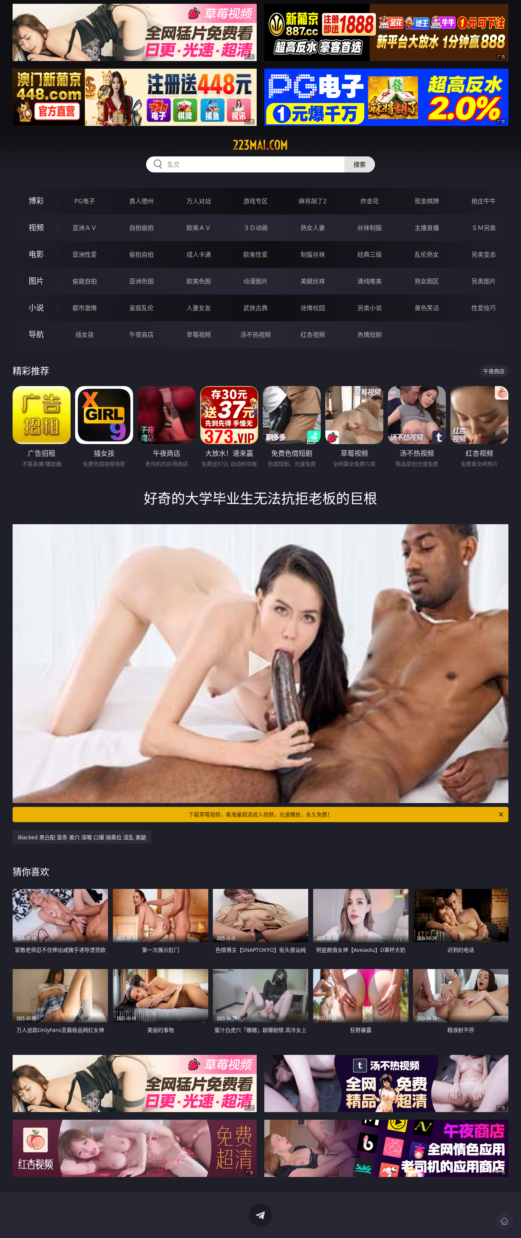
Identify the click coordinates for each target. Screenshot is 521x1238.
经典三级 (369, 254)
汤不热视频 (255, 334)
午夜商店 (141, 334)
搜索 (360, 164)
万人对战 (199, 201)
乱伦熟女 (427, 254)
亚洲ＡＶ (84, 228)
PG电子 (84, 201)
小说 (36, 308)
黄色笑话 (427, 308)
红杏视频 (313, 334)
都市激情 (84, 308)
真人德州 (141, 201)
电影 (36, 254)
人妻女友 (199, 308)
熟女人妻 (313, 228)
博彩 (36, 201)
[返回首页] (504, 1221)
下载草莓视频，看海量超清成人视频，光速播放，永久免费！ (260, 814)
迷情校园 (313, 308)
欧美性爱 (255, 254)
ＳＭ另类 (483, 228)
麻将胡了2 (312, 201)
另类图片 (483, 281)
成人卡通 (199, 254)
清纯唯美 (369, 281)
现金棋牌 (427, 201)
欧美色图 (199, 281)
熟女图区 (427, 281)
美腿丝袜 (313, 281)
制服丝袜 (313, 254)
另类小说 (369, 308)
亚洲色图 (141, 281)
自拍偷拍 (141, 228)
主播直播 (427, 228)
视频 (36, 227)
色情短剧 (369, 334)
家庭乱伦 (141, 308)
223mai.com (260, 145)
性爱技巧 (483, 308)
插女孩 (85, 334)
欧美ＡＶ (199, 228)
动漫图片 (255, 281)
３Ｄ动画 (255, 228)
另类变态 (483, 254)
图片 (36, 281)
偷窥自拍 (84, 281)
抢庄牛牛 (483, 201)
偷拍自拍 (141, 254)
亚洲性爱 (84, 254)
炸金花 (369, 201)
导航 (36, 334)
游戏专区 (255, 201)
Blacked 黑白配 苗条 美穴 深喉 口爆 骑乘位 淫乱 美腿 (82, 837)
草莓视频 (199, 334)
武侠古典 (255, 308)
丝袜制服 (369, 228)
